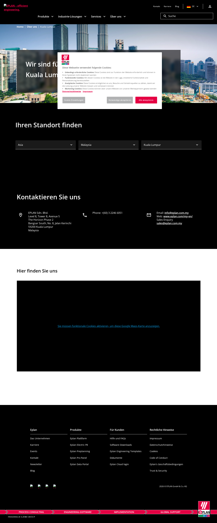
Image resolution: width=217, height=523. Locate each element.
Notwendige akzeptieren (120, 100)
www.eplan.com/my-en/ (178, 216)
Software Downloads (121, 444)
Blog (32, 470)
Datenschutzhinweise (161, 444)
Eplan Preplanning (80, 451)
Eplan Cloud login (119, 464)
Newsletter (36, 464)
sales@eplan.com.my (169, 223)
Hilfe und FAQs (118, 438)
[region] (110, 80)
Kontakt (34, 457)
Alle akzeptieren (146, 100)
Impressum (156, 438)
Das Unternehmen (40, 438)
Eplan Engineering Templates (126, 451)
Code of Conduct (159, 457)
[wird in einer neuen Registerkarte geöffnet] (32, 486)
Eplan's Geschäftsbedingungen (166, 464)
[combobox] (45, 144)
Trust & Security (158, 470)
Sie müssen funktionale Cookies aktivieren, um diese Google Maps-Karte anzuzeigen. (109, 326)
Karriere (34, 444)
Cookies (154, 451)
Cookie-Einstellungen (74, 100)
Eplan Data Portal (79, 464)
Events (33, 451)
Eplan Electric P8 (79, 444)
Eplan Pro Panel (78, 457)
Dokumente (116, 457)
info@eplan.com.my (176, 213)
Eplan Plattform (78, 438)
